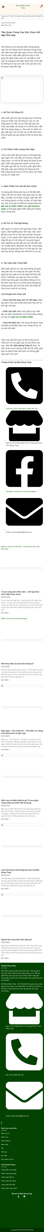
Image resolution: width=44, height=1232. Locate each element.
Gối (2, 1148)
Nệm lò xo (4, 1137)
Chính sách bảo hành (8, 1181)
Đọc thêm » (5, 613)
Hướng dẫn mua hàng (8, 1170)
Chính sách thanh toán (9, 1188)
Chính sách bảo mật (8, 1184)
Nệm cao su (5, 1133)
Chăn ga (4, 1152)
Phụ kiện (4, 1155)
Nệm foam (4, 1144)
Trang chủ (4, 16)
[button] (3, 7)
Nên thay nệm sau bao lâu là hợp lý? (17, 663)
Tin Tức (11, 16)
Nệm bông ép (6, 1141)
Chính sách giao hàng (8, 1173)
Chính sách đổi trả (7, 1177)
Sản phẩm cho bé (7, 1159)
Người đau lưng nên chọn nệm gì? (16, 939)
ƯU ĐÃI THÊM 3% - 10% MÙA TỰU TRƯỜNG (22, 2)
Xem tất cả (38, 542)
